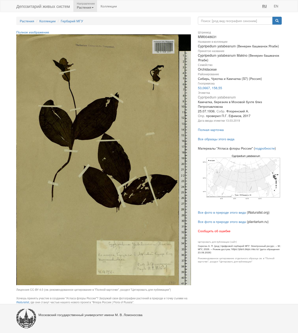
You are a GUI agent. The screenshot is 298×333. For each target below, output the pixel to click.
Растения (27, 21)
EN (276, 6)
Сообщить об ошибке (214, 231)
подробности (265, 148)
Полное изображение (32, 32)
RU (264, 6)
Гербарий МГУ (72, 21)
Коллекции (109, 6)
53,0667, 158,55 (210, 87)
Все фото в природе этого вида (222, 212)
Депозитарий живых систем (43, 6)
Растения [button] (84, 7)
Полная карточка (211, 129)
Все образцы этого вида (216, 139)
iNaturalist (22, 302)
